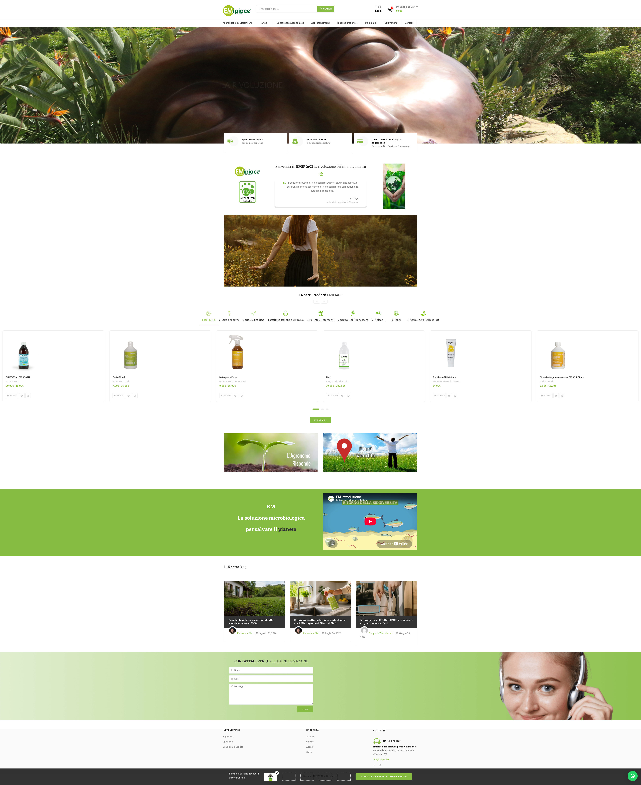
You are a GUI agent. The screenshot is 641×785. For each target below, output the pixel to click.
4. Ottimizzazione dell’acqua (285, 319)
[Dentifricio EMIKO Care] (451, 332)
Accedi (309, 747)
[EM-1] (344, 332)
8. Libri (396, 319)
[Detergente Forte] (237, 332)
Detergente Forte (228, 377)
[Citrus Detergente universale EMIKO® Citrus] (558, 332)
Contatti (409, 23)
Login (378, 11)
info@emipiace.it (381, 759)
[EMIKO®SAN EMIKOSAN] (24, 332)
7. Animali (379, 319)
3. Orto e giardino (253, 319)
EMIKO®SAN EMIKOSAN (18, 377)
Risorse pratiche (346, 23)
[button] (406, 9)
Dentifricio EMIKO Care (444, 377)
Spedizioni (228, 741)
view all (320, 420)
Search (327, 9)
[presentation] (316, 302)
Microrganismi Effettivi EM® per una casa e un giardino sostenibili (386, 621)
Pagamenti (228, 736)
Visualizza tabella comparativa (384, 776)
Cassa (309, 752)
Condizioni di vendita (233, 747)
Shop (264, 23)
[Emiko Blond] (130, 332)
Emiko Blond (119, 377)
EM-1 (328, 377)
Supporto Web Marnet (380, 633)
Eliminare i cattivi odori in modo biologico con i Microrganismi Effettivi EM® (319, 621)
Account (310, 736)
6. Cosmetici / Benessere (353, 319)
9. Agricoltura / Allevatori (423, 319)
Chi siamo (370, 23)
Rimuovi (277, 773)
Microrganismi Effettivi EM (237, 23)
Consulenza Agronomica (290, 23)
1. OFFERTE (209, 319)
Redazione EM (244, 633)
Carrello (310, 741)
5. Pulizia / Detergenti (321, 319)
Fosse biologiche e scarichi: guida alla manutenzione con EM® (250, 621)
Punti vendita (390, 23)
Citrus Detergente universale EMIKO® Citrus (562, 377)
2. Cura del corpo (229, 319)
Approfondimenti (320, 23)
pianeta (287, 529)
